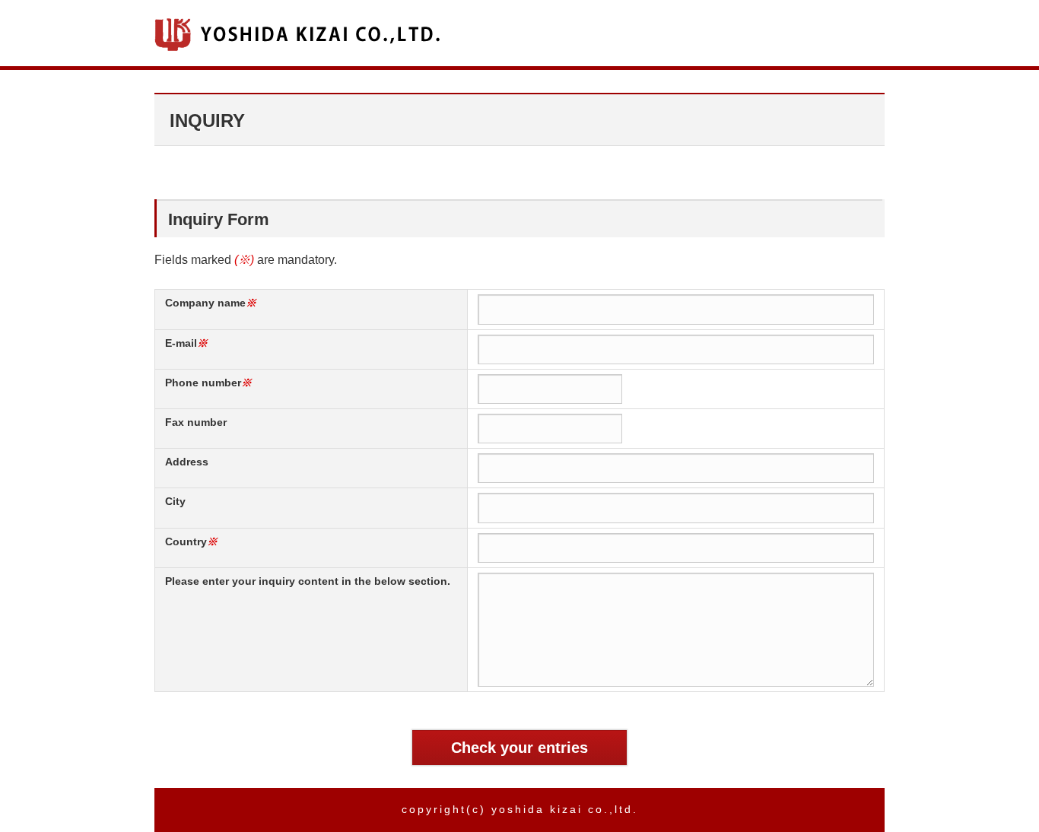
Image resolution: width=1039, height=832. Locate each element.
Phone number (203, 382)
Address (186, 462)
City (175, 501)
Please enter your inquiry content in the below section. (307, 581)
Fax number (196, 422)
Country (186, 541)
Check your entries (519, 747)
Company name (205, 303)
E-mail (181, 343)
